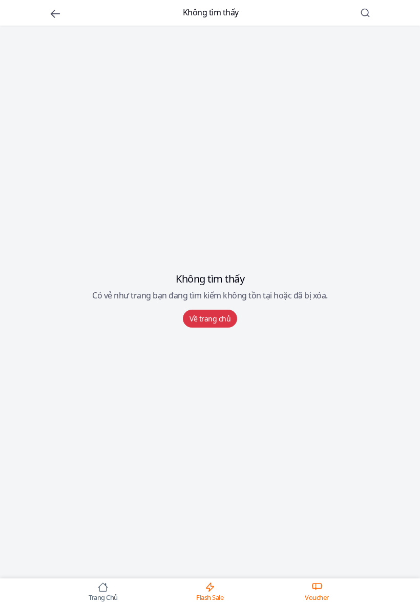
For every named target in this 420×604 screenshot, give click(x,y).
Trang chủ (103, 597)
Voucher (317, 597)
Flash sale (209, 597)
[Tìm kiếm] (365, 13)
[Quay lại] (55, 13)
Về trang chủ (210, 318)
